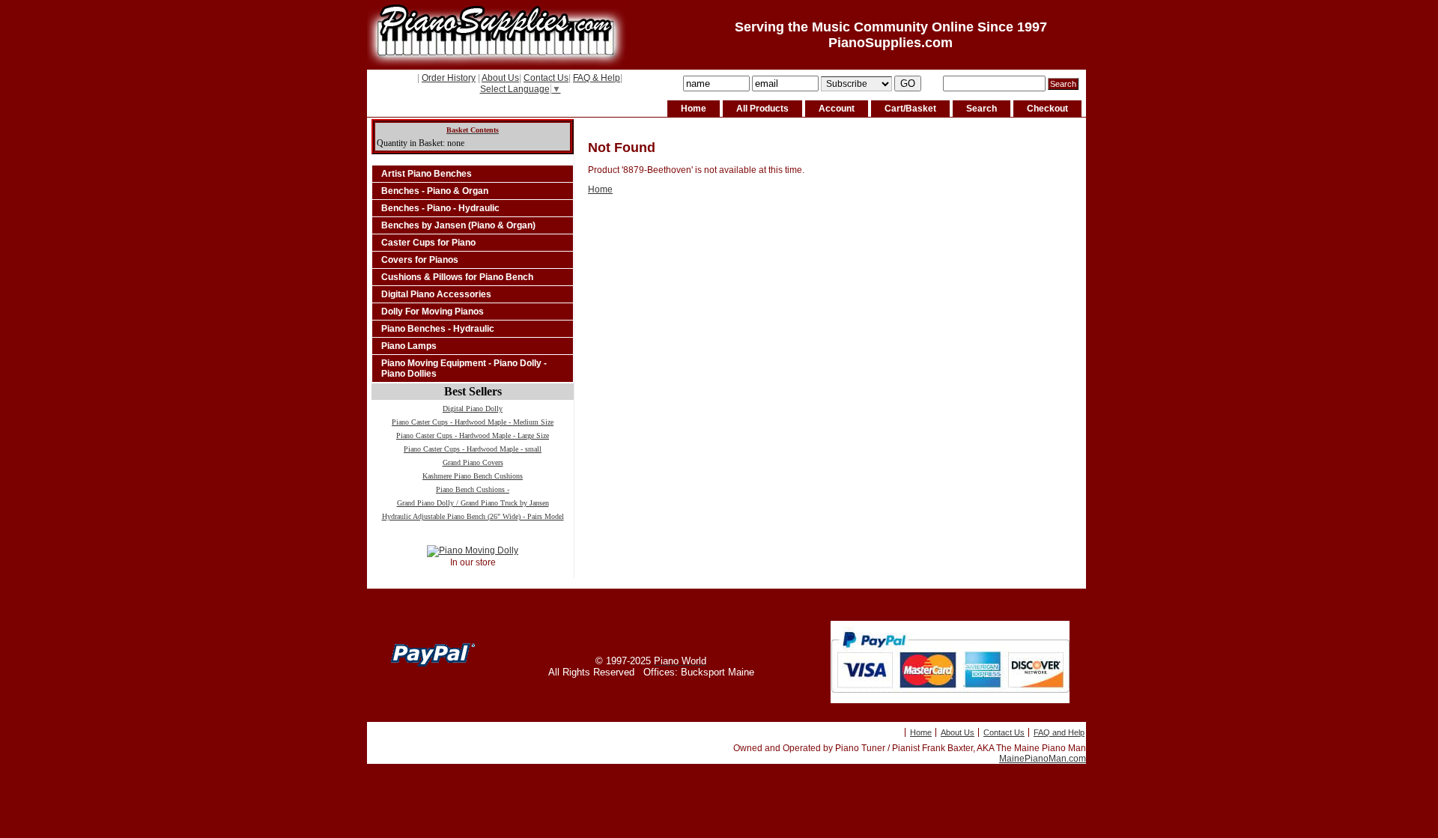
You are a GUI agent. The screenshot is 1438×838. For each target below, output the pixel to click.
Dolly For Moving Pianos (432, 311)
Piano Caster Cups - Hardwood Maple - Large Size (472, 435)
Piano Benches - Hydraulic (437, 329)
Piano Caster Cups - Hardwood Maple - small (472, 449)
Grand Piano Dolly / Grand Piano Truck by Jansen (473, 503)
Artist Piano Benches (426, 173)
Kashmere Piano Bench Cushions (472, 476)
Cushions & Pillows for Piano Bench (457, 277)
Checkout (1047, 108)
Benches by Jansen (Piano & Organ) (458, 225)
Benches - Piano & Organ (434, 191)
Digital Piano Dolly (473, 408)
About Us (500, 78)
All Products (762, 108)
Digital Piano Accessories (436, 294)
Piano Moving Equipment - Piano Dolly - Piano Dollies (464, 368)
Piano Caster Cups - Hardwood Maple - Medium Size (472, 422)
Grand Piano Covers (473, 462)
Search (981, 108)
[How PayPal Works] (950, 700)
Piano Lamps (409, 346)
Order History (449, 78)
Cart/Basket (910, 108)
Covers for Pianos (419, 260)
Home (693, 108)
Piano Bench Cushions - (472, 489)
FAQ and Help (1059, 732)
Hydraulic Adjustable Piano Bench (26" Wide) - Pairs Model (473, 516)
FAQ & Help (596, 78)
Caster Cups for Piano (428, 242)
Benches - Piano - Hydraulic (440, 208)
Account (837, 108)
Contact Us (546, 78)
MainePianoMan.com (1042, 758)
